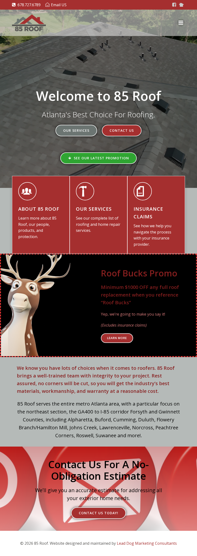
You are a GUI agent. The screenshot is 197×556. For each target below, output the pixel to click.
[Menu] (181, 23)
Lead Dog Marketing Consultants (147, 543)
